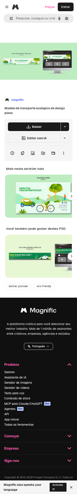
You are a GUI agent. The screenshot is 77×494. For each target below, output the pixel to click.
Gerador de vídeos (16, 388)
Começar (11, 436)
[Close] (71, 487)
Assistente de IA (15, 377)
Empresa (11, 448)
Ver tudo (38, 169)
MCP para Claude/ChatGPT (27, 404)
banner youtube (18, 286)
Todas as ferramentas (19, 425)
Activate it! (57, 487)
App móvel (11, 419)
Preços (50, 7)
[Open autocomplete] (9, 18)
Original (27, 37)
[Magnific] (38, 311)
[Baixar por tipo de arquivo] (65, 126)
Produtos (11, 364)
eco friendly (44, 286)
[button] (38, 346)
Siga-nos (11, 460)
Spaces (9, 372)
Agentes (13, 409)
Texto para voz (14, 393)
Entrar (65, 7)
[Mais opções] (63, 153)
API (6, 414)
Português (38, 346)
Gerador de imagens (18, 383)
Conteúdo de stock (17, 398)
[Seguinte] (71, 196)
